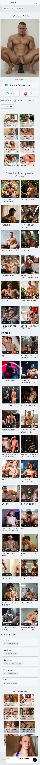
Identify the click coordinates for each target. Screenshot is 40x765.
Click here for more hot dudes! (22, 85)
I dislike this (32, 94)
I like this (12, 94)
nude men (23, 691)
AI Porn (10, 2)
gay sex (16, 691)
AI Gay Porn (9, 106)
